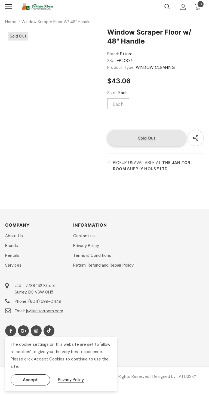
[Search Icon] (167, 7)
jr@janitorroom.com (44, 311)
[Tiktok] (49, 330)
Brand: (113, 54)
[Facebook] (10, 330)
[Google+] (23, 330)
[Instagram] (36, 330)
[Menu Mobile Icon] (8, 7)
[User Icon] (183, 7)
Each (118, 104)
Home (10, 21)
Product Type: (121, 67)
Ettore (126, 54)
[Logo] (37, 7)
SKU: (111, 60)
